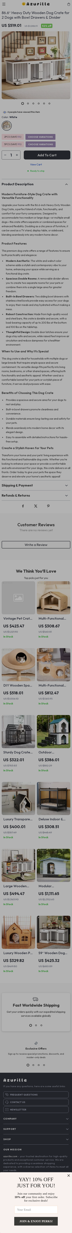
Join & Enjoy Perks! (36, 1221)
